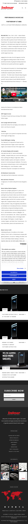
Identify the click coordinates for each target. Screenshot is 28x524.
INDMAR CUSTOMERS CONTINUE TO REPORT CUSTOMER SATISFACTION (9, 345)
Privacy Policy (5, 510)
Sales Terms (18, 510)
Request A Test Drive (14, 451)
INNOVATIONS (14, 446)
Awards (5, 309)
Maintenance (14, 442)
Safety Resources (14, 449)
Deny (14, 279)
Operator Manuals (14, 440)
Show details (20, 268)
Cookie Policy (12, 510)
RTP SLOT (11, 514)
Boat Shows (6, 367)
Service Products (14, 437)
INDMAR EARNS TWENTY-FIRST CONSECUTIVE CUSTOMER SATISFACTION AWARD (10, 375)
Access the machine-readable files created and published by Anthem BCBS (14, 517)
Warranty (14, 444)
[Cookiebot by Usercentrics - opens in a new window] (20, 244)
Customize (13, 275)
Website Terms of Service (19, 514)
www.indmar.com (19, 223)
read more (22, 314)
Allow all (14, 272)
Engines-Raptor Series (14, 435)
